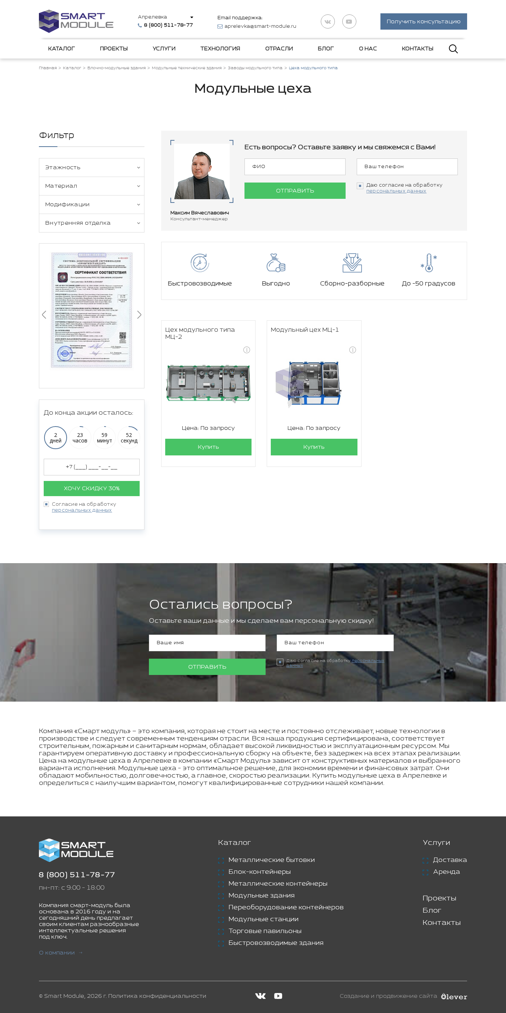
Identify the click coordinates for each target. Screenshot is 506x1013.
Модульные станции (264, 919)
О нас (368, 49)
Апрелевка (152, 17)
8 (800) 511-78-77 (77, 875)
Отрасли (279, 49)
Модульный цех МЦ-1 (305, 330)
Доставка (450, 860)
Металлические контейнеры (278, 883)
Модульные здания (261, 895)
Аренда (446, 872)
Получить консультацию (424, 22)
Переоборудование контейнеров (286, 907)
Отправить (295, 191)
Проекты (114, 49)
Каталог (61, 49)
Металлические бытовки (272, 860)
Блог (326, 49)
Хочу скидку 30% (92, 488)
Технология (220, 49)
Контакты (417, 49)
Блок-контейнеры (260, 872)
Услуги (164, 49)
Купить (208, 447)
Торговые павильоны (265, 931)
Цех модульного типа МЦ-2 (200, 334)
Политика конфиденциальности (157, 996)
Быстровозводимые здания (276, 943)
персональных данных (82, 510)
